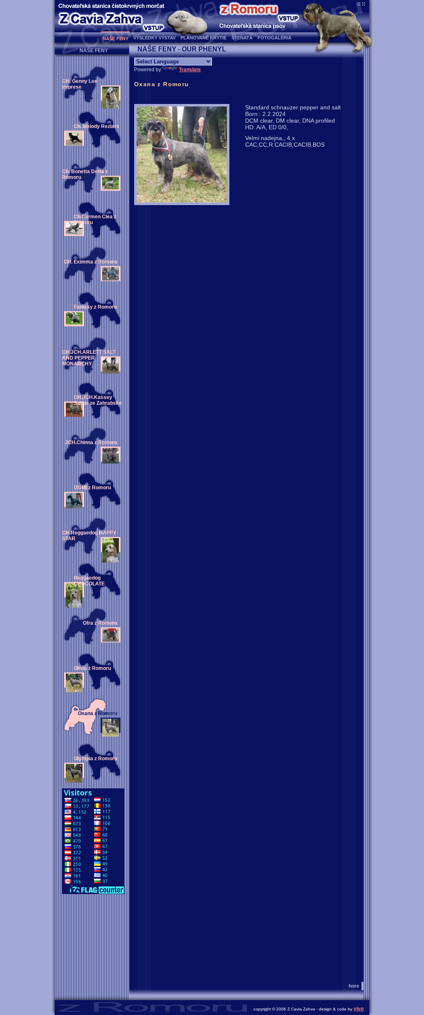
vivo (359, 1009)
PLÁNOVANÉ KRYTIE (203, 37)
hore (354, 986)
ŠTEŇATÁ (242, 37)
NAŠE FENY (115, 38)
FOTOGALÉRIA (275, 37)
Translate (190, 69)
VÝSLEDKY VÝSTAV (154, 37)
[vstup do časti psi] (288, 18)
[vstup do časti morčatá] (153, 28)
